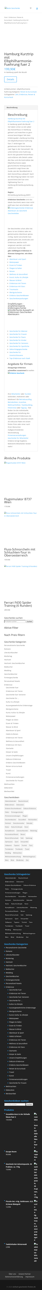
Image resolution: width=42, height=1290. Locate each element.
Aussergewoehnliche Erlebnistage (19, 705)
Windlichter (20, 860)
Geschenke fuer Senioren (16, 695)
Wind (12, 860)
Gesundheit (22, 820)
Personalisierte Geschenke (14, 645)
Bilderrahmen (9, 805)
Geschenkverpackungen (18, 298)
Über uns (12, 1274)
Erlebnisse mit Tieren (17, 283)
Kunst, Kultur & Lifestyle (18, 277)
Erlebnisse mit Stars (17, 286)
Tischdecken (9, 849)
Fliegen (25, 816)
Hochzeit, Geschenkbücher (14, 663)
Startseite (9, 748)
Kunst (8, 773)
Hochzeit (7, 660)
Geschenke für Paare (17, 337)
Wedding (7, 670)
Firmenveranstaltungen (17, 435)
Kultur (7, 827)
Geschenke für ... (12, 698)
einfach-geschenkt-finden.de (24, 1287)
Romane (7, 649)
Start (6, 17)
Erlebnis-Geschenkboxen (19, 295)
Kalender (29, 823)
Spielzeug (29, 838)
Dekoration (8, 788)
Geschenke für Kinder (17, 340)
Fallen (7, 812)
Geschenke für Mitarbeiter (18, 438)
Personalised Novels (12, 681)
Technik (24, 845)
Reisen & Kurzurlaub (28, 92)
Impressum (29, 1277)
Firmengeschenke (11, 677)
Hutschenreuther (18, 823)
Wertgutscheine (15, 292)
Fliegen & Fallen (15, 268)
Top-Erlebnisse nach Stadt (19, 358)
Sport (16, 842)
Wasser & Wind (15, 280)
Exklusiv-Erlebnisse (13, 759)
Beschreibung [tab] (12, 107)
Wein (6, 860)
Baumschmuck (23, 801)
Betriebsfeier (13, 402)
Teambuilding (26, 405)
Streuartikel (24, 842)
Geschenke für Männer (18, 331)
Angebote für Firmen (20, 364)
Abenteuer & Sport (13, 730)
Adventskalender (10, 801)
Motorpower (14, 262)
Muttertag (8, 656)
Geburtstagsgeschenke (18, 349)
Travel (8, 770)
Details (10, 79)
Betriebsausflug (25, 399)
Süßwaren (8, 845)
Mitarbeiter (15, 394)
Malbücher (8, 667)
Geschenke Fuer (12, 687)
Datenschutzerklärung (14, 1277)
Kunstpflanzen (9, 831)
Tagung (24, 408)
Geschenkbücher (10, 674)
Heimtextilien (32, 820)
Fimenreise (12, 408)
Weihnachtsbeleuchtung (13, 857)
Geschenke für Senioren (18, 343)
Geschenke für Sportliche (19, 346)
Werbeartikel (9, 791)
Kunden (28, 394)
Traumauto (13, 289)
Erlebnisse (12, 17)
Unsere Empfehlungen (15, 755)
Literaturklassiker (11, 652)
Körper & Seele (12, 752)
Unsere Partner (25, 1274)
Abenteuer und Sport (17, 259)
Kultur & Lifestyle (12, 702)
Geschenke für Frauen (18, 334)
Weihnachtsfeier (14, 405)
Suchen (29, 621)
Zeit (16, 94)
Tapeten (16, 845)
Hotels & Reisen (12, 734)
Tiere (30, 845)
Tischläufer (19, 849)
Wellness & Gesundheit (18, 274)
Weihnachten (9, 784)
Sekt (22, 838)
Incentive (22, 402)
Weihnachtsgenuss (29, 857)
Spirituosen (8, 842)
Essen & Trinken (15, 265)
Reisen (12, 271)
